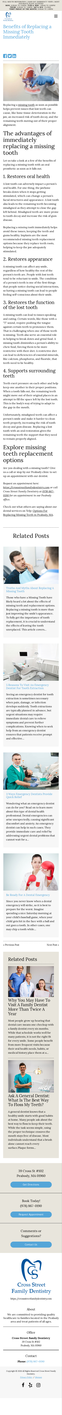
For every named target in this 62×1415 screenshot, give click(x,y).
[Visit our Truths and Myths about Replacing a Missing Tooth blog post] (31, 565)
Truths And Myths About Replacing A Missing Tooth (30, 589)
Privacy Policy (26, 1377)
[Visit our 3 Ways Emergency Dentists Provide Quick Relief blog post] (31, 771)
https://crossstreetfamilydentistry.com (26, 487)
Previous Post (12, 944)
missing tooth (26, 104)
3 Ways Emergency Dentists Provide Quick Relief (29, 795)
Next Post (52, 944)
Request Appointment (31, 1214)
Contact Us (31, 1244)
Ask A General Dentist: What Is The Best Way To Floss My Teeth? (29, 1100)
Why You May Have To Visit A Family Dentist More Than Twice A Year (29, 1007)
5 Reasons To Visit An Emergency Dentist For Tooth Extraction (27, 686)
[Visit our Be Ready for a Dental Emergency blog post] (31, 872)
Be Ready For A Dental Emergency (28, 895)
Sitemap (38, 1377)
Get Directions (31, 1184)
